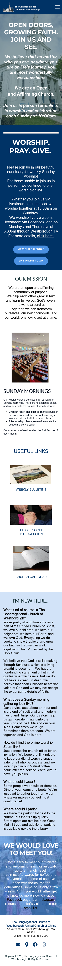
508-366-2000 (39, 935)
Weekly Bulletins (31, 489)
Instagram (46, 899)
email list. (31, 908)
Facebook (14, 899)
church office (37, 751)
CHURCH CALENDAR (31, 577)
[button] (57, 7)
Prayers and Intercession (31, 532)
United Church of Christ (36, 626)
